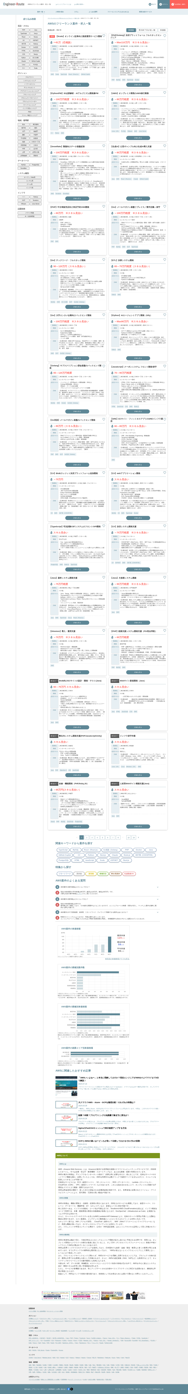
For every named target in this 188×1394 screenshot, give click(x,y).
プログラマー (29, 77)
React (23, 37)
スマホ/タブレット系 (88, 1330)
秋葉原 (36, 138)
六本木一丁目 (35, 142)
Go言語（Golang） (79, 302)
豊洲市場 (93, 1369)
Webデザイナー (69, 1321)
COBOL (64, 1340)
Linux (23, 64)
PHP (23, 30)
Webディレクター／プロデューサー (84, 1321)
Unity (122, 1357)
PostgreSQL (35, 165)
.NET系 (23, 44)
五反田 (70, 1369)
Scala (35, 68)
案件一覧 (40, 12)
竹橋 (131, 1367)
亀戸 (92, 1372)
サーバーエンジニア (29, 105)
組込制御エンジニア (150, 1318)
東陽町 (30, 1369)
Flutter (133, 1338)
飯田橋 (76, 1367)
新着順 (131, 30)
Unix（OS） (103, 1340)
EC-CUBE (36, 58)
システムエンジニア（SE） (60, 1318)
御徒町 (71, 1367)
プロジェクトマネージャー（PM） (117, 1321)
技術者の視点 (100, 1379)
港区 (35, 128)
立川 (41, 1369)
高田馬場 (23, 145)
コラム (76, 12)
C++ (23, 68)
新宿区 (68, 1372)
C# (23, 40)
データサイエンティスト (150, 1321)
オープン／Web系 (29, 177)
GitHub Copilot (35, 61)
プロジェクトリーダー (30, 101)
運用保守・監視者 (87, 1318)
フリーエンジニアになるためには (118, 12)
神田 (151, 1367)
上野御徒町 (23, 155)
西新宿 (36, 155)
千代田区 (23, 138)
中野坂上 (39, 1372)
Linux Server (35, 204)
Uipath (52, 1343)
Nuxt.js (36, 37)
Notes (43, 1343)
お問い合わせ (60, 1389)
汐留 (108, 1365)
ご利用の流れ (59, 12)
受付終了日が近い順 (147, 30)
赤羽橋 (117, 1372)
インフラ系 (29, 188)
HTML (23, 51)
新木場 (133, 1365)
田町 (122, 1365)
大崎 (113, 1372)
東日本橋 (119, 1369)
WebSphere (101, 1357)
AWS (23, 197)
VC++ (89, 1343)
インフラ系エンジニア (30, 108)
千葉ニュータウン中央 (142, 1365)
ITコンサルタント (29, 87)
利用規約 (52, 1389)
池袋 (23, 142)
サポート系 (46, 1330)
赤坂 (98, 1369)
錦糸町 (109, 1369)
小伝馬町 (55, 1365)
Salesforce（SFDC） (68, 1343)
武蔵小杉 (127, 1365)
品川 (63, 1372)
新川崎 (66, 1365)
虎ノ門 (117, 1367)
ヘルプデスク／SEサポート (135, 1321)
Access (61, 1350)
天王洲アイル (131, 1369)
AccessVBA (128, 1340)
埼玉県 (103, 1372)
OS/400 (31, 1357)
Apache (83, 1357)
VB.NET (49, 1338)
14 (134, 837)
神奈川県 (97, 1372)
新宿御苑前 (74, 1372)
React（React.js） (74, 74)
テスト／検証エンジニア (29, 115)
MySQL (23, 165)
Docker (23, 47)
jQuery (75, 1340)
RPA (48, 1343)
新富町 (30, 1367)
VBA (122, 1340)
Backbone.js (83, 1343)
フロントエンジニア (29, 94)
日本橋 (44, 1365)
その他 (85, 1379)
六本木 (36, 145)
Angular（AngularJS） (113, 1340)
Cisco (123, 766)
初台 (23, 124)
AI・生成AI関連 (29, 216)
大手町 (118, 1365)
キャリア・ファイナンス (74, 1379)
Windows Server (47, 1357)
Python (23, 58)
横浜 (155, 1367)
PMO (29, 112)
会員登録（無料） (180, 4)
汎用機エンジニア (33, 1318)
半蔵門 (36, 135)
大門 (23, 131)
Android (62, 1357)
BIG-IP (94, 1357)
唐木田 (108, 1372)
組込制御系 (64, 1330)
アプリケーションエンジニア (29, 91)
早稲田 (112, 1365)
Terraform (36, 200)
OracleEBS (47, 1340)
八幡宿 (122, 1367)
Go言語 (35, 47)
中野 (23, 149)
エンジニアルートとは (64, 4)
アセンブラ (95, 1343)
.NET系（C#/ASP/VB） (66, 513)
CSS (23, 54)
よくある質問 (93, 12)
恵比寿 (71, 1365)
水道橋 (138, 1369)
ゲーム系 (29, 184)
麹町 (23, 135)
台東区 (66, 1367)
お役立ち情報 (91, 1379)
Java (35, 30)
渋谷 (104, 1365)
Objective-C (63, 770)
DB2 (30, 1350)
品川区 (36, 149)
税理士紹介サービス (145, 12)
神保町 (127, 1367)
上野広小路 (35, 152)
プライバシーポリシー (39, 1389)
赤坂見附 (103, 1369)
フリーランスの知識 (34, 1379)
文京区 (44, 1372)
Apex (76, 1343)
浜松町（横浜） (52, 1367)
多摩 (34, 1372)
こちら (79, 893)
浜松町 (41, 1367)
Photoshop (58, 1340)
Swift (39, 1343)
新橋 (86, 1365)
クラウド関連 (29, 213)
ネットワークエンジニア (35, 1323)
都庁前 (23, 128)
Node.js (35, 44)
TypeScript (23, 33)
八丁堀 (35, 1367)
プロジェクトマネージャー (29, 98)
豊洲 (88, 1369)
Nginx (118, 1357)
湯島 (49, 1372)
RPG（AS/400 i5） (34, 1338)
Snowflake (23, 168)
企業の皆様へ (80, 4)
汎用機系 (31, 1330)
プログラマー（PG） (45, 1318)
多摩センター (151, 1369)
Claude (23, 61)
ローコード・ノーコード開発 (55, 1311)
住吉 (114, 1369)
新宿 (151, 1365)
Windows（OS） (131, 766)
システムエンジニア (29, 80)
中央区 (155, 1365)
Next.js (36, 54)
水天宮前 (54, 1372)
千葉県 (50, 1365)
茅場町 (141, 1367)
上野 (23, 152)
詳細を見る (77, 84)
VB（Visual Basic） (144, 1340)
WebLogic (108, 1357)
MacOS (128, 1357)
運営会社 (27, 1389)
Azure (113, 1357)
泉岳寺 (124, 1369)
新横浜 (61, 1365)
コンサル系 (29, 181)
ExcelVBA (135, 1340)
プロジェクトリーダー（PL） (36, 1321)
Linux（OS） (115, 131)
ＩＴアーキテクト (29, 84)
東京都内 (36, 124)
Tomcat (89, 1357)
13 (128, 837)
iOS (70, 770)
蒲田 (34, 1365)
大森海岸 (60, 1367)
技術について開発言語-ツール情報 (50, 1379)
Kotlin (30, 1343)
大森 (45, 1367)
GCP (23, 200)
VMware (23, 204)
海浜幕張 (39, 1365)
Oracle (53, 821)
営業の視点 (109, 1379)
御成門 (36, 131)
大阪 (90, 1365)
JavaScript (36, 51)
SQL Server (41, 1350)
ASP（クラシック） (34, 1340)
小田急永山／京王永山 (104, 1367)
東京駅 (146, 1367)
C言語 (80, 1340)
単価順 (163, 30)
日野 (59, 1372)
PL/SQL (35, 64)
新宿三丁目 (82, 1372)
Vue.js (35, 33)
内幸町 (81, 1365)
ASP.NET (35, 40)
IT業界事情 (64, 1379)
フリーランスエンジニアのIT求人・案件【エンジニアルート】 (133, 1389)
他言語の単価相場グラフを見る (117, 959)
